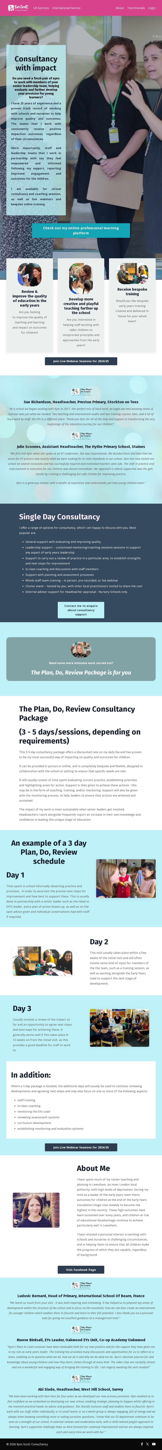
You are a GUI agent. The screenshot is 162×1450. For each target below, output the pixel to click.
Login (152, 8)
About (120, 8)
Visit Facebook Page (81, 1270)
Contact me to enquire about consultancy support (81, 610)
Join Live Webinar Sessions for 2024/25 (81, 361)
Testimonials (136, 8)
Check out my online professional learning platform (81, 230)
